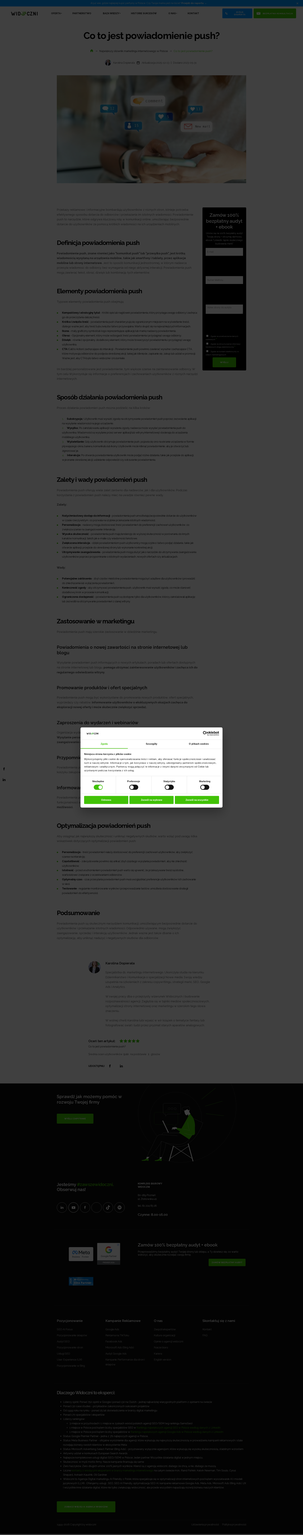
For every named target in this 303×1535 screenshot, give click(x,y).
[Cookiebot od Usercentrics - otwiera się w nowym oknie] (205, 733)
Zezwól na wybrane (151, 800)
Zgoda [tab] (104, 743)
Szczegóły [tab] (151, 743)
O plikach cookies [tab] (199, 743)
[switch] (133, 787)
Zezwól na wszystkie (197, 800)
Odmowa (106, 800)
